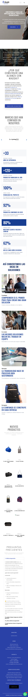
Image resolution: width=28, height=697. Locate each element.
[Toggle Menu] (20, 2)
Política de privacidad (14, 645)
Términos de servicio (14, 644)
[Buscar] (24, 2)
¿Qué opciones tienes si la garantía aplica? (13, 624)
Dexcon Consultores (18, 695)
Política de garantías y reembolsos (14, 647)
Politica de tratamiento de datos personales (14, 649)
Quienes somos (14, 635)
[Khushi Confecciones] (6, 2)
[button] (1, 140)
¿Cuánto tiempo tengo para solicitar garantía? (13, 618)
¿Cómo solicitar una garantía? (12, 620)
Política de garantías (10, 558)
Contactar (14, 686)
